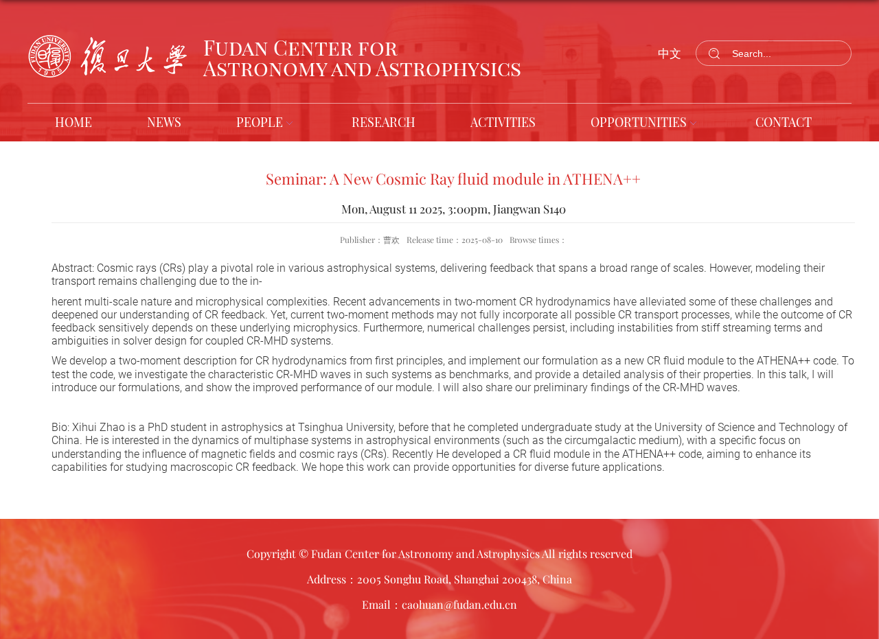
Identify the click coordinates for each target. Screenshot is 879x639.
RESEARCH (383, 122)
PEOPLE (259, 122)
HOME (73, 122)
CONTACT (783, 122)
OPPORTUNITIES (639, 122)
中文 (669, 52)
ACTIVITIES (503, 122)
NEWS (164, 122)
